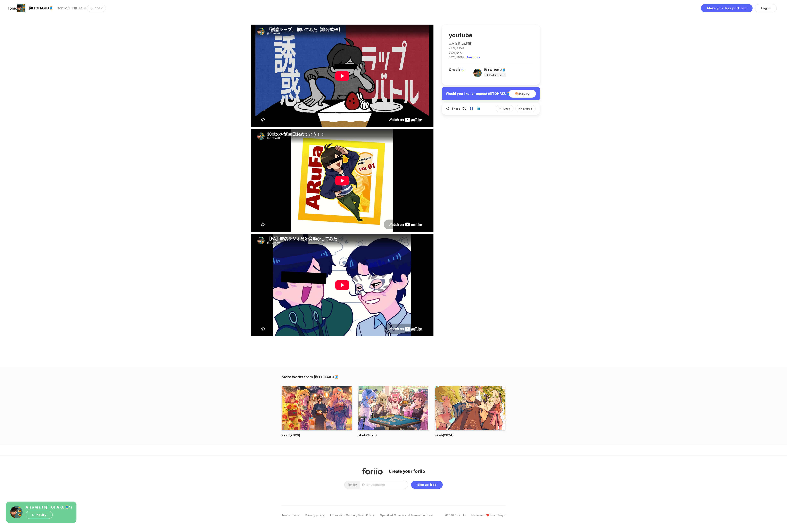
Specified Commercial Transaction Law (406, 515)
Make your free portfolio (726, 8)
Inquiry (522, 94)
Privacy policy (314, 515)
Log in (765, 8)
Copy (504, 109)
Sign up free (427, 485)
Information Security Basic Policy (352, 515)
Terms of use (290, 515)
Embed (525, 109)
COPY (96, 8)
